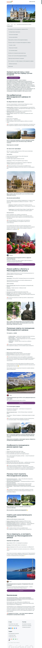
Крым (22, 206)
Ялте (20, 480)
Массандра (9, 112)
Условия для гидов (12, 635)
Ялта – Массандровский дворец (14, 455)
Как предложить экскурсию (14, 633)
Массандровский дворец (28, 358)
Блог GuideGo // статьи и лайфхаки (14, 642)
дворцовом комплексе (15, 339)
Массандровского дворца (12, 167)
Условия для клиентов (26, 627)
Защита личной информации (14, 625)
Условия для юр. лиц (12, 636)
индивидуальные (16, 294)
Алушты (30, 204)
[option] (18, 29)
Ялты (34, 107)
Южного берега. (18, 600)
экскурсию (22, 522)
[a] (13, 78)
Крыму (20, 466)
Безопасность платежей (26, 625)
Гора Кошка (9, 415)
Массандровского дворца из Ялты (14, 603)
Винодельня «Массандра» (12, 408)
